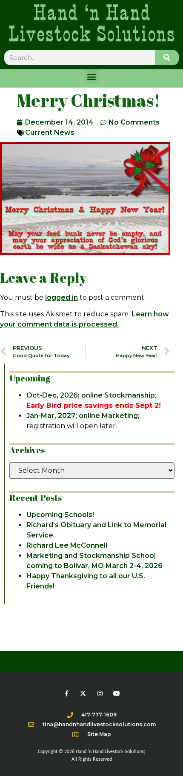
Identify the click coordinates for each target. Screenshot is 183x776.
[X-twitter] (83, 693)
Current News (49, 132)
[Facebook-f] (66, 693)
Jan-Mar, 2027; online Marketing (82, 416)
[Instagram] (100, 693)
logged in (61, 297)
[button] (92, 76)
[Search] (167, 57)
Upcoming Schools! (60, 515)
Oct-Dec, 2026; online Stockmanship (90, 395)
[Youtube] (116, 693)
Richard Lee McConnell (66, 545)
